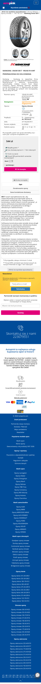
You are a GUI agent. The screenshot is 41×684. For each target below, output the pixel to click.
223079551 (21, 336)
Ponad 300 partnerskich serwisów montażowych (20, 388)
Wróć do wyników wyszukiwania (14, 12)
